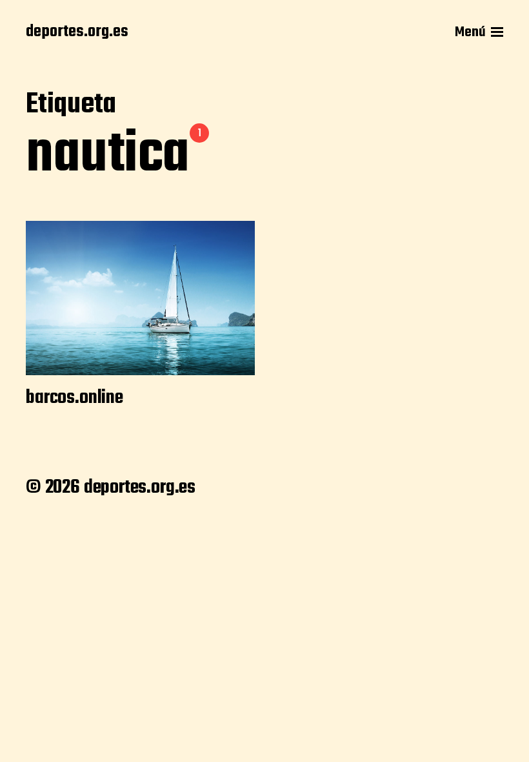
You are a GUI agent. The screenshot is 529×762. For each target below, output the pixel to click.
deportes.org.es (77, 32)
